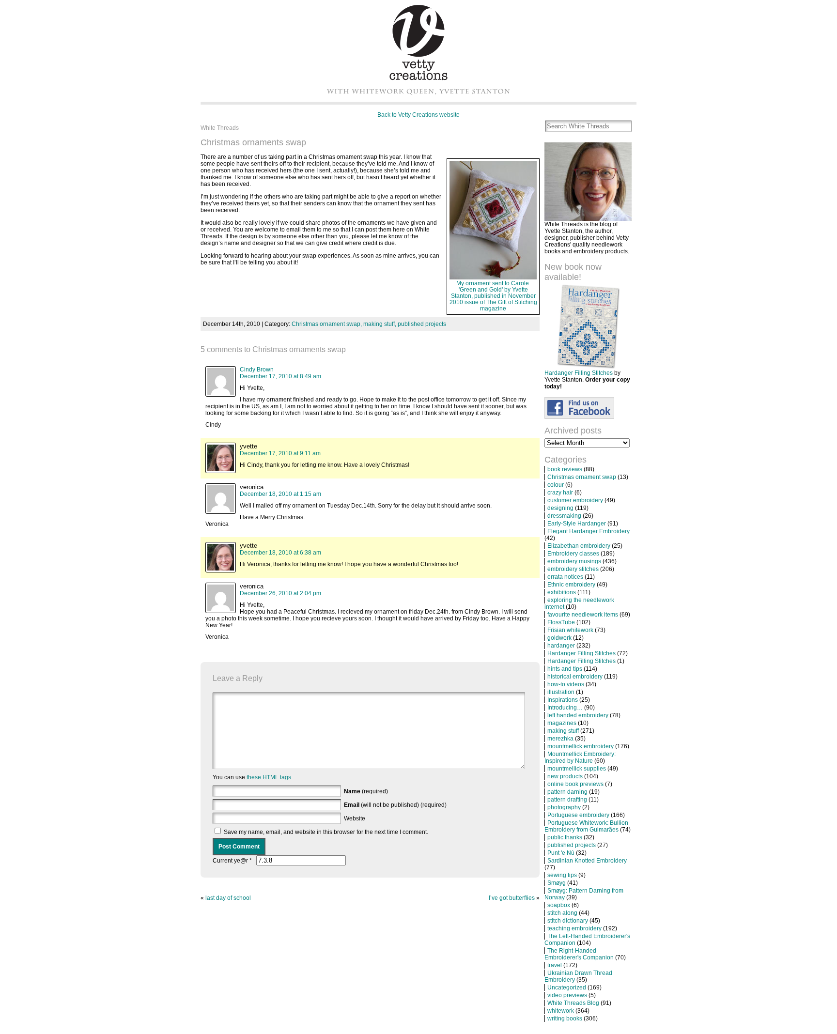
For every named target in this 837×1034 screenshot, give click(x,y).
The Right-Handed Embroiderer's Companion (579, 954)
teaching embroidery (574, 928)
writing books (564, 1018)
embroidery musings (574, 561)
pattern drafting (567, 799)
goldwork (559, 637)
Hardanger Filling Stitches (578, 373)
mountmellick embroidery (580, 746)
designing (560, 508)
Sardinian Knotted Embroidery (587, 860)
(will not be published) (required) (395, 805)
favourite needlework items (582, 614)
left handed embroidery (577, 715)
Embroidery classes (573, 553)
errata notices (565, 576)
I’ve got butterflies (512, 898)
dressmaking (564, 515)
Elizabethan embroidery (578, 545)
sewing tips (562, 875)
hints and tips (564, 668)
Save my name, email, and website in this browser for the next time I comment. (326, 832)
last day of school (228, 898)
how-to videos (565, 684)
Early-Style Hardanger (576, 523)
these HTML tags (269, 777)
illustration (560, 692)
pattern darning (567, 791)
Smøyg (556, 883)
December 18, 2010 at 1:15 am (280, 494)
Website (354, 818)
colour (555, 484)
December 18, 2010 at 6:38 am (280, 552)
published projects (422, 324)
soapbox (558, 905)
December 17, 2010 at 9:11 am (280, 453)
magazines (561, 723)
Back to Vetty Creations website (418, 114)
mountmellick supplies (576, 768)
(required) (366, 791)
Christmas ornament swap (581, 477)
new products (565, 776)
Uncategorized (566, 987)
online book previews (575, 784)
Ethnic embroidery (571, 584)
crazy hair (560, 492)
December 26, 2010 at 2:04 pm (280, 593)
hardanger (561, 645)
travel (554, 965)
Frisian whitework (570, 630)
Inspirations (562, 699)
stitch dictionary (567, 920)
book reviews (564, 469)
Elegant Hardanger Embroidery (588, 531)
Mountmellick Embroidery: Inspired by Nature (580, 757)
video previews (567, 995)
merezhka (560, 738)
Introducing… (565, 707)
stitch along (562, 913)
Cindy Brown (257, 369)
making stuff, (380, 324)
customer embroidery (575, 500)
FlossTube (561, 622)
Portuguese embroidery (578, 815)
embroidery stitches (573, 569)
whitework (560, 1010)
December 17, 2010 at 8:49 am (280, 376)
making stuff (563, 730)
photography (564, 807)
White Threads (220, 127)
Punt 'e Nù (560, 852)
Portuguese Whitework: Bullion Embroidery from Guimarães (586, 826)
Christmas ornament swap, (327, 324)
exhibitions (561, 592)
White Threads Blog (573, 1003)
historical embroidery (575, 676)
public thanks (564, 837)
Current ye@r (232, 860)
